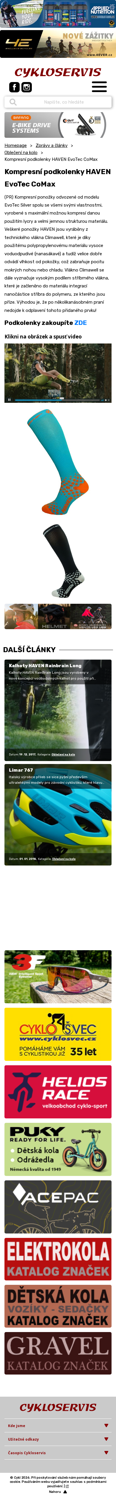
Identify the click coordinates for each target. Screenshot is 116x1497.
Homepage (15, 145)
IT (67, 1486)
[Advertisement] (41, 907)
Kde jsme (16, 1425)
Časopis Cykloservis (27, 1452)
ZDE (80, 322)
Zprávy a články (52, 145)
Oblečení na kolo (20, 152)
